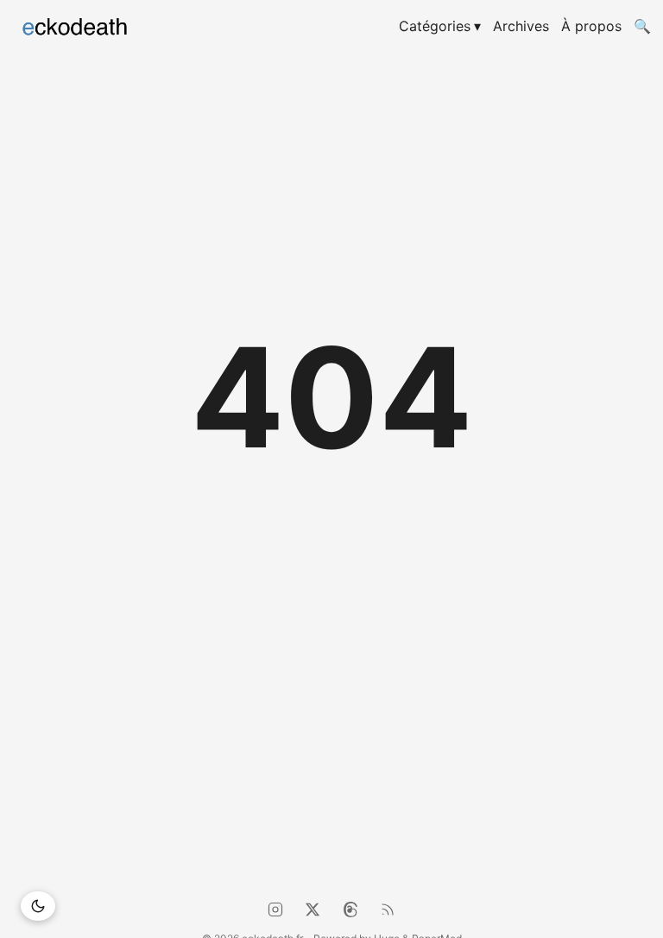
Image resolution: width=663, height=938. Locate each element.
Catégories (440, 26)
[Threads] (350, 909)
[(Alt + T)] (38, 906)
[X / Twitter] (312, 909)
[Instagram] (275, 909)
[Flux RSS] (387, 909)
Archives (521, 26)
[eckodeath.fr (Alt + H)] (102, 26)
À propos (591, 26)
